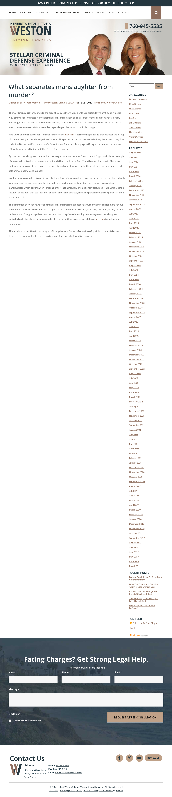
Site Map (64, 790)
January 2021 (135, 462)
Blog (111, 12)
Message (14, 689)
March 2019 (135, 566)
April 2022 (134, 392)
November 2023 (136, 303)
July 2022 (133, 378)
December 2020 (136, 467)
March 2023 (135, 340)
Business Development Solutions (98, 790)
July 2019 (133, 547)
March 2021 (135, 453)
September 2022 (137, 368)
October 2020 (135, 476)
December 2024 (136, 246)
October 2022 (135, 364)
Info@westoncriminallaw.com (68, 772)
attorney (100, 219)
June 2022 (134, 383)
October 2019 (135, 533)
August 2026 (135, 152)
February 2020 (136, 514)
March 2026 (135, 176)
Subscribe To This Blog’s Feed (143, 625)
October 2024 (135, 256)
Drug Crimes (135, 104)
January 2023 (135, 350)
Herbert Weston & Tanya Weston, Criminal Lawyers (49, 102)
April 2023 (134, 336)
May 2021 (134, 444)
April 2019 (134, 561)
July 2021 (133, 434)
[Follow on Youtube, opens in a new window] (139, 758)
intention (69, 134)
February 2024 (136, 289)
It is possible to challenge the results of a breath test (143, 592)
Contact (123, 12)
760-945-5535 (145, 26)
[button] (169, 777)
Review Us (153, 757)
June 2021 (134, 439)
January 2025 (135, 242)
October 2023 (135, 307)
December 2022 (136, 354)
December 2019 (136, 523)
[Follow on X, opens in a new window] (129, 758)
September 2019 (137, 538)
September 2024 (137, 260)
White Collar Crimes (138, 141)
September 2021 (137, 425)
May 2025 (134, 223)
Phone (65, 672)
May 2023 (134, 331)
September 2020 (137, 481)
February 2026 (136, 180)
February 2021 (136, 458)
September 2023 (137, 312)
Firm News (99, 102)
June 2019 (134, 552)
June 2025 (134, 218)
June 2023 (134, 326)
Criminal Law (43, 12)
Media (100, 12)
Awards (88, 12)
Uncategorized (136, 132)
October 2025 (135, 199)
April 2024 (134, 279)
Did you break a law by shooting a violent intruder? (145, 578)
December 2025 (136, 190)
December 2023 (136, 298)
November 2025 (136, 195)
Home (12, 12)
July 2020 (133, 491)
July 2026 (133, 157)
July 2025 (133, 213)
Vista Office (30, 777)
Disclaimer (14, 713)
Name (12, 672)
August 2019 (135, 542)
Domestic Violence (138, 99)
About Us (25, 12)
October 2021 (135, 420)
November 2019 (136, 528)
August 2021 (135, 430)
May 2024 (134, 274)
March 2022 (135, 397)
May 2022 (134, 387)
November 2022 (136, 359)
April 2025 (134, 227)
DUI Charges (135, 108)
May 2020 (134, 500)
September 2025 (137, 204)
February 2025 (136, 237)
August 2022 (135, 373)
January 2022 (135, 406)
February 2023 (136, 345)
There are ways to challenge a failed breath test (143, 599)
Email (118, 672)
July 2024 (133, 270)
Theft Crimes (135, 127)
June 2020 (134, 495)
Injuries (132, 118)
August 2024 (135, 265)
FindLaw (119, 790)
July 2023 (133, 321)
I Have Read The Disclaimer (27, 721)
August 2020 (135, 486)
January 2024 (135, 293)
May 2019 (134, 556)
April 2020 (134, 505)
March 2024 (135, 284)
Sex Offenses (135, 122)
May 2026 (134, 166)
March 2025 (135, 232)
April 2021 (134, 448)
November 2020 (136, 472)
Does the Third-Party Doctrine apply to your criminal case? (143, 585)
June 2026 (134, 162)
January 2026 (135, 185)
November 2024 (136, 251)
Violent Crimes (114, 102)
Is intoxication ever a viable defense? (142, 606)
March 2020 (135, 509)
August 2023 (135, 317)
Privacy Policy (75, 790)
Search (159, 86)
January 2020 (135, 519)
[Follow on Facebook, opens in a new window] (119, 758)
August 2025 (135, 209)
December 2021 (136, 411)
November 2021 (136, 415)
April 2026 (134, 171)
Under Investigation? (67, 12)
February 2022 (136, 401)
